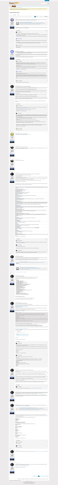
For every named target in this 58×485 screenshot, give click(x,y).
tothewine (18, 447)
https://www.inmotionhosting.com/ (20, 207)
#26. (46, 386)
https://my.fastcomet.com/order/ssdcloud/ (23, 189)
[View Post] (23, 51)
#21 (47, 159)
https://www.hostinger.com (19, 228)
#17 (47, 50)
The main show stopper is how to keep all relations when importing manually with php (23, 134)
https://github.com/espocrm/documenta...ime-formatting (22, 306)
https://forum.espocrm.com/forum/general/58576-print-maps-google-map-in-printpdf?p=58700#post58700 (31, 408)
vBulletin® (29, 481)
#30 (47, 463)
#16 (47, 18)
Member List (18, 7)
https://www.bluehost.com (19, 211)
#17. (46, 71)
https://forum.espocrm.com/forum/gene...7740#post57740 (21, 328)
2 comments (18, 341)
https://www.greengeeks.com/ (20, 218)
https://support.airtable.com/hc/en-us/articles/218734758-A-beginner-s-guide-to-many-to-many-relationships (31, 262)
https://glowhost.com (19, 221)
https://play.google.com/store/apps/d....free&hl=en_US (21, 107)
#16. (46, 38)
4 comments (18, 59)
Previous (34, 476)
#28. (46, 445)
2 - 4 (46, 59)
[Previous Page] (41, 16)
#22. (46, 240)
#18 (47, 85)
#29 (47, 450)
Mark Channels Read (15, 7)
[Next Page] (42, 16)
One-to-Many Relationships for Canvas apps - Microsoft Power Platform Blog (27, 267)
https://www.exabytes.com (19, 231)
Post (12, 94)
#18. (46, 105)
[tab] (10, 15)
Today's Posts (11, 7)
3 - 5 (46, 30)
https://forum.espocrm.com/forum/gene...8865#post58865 (41, 451)
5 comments (18, 30)
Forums (10, 6)
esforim (19, 236)
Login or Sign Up (46, 0)
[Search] (47, 3)
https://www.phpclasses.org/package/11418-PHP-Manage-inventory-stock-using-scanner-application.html (31, 22)
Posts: (10, 25)
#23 (47, 255)
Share (12, 93)
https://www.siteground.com (19, 203)
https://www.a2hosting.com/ (19, 199)
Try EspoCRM (13, 6)
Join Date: (11, 139)
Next (47, 476)
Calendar (21, 7)
